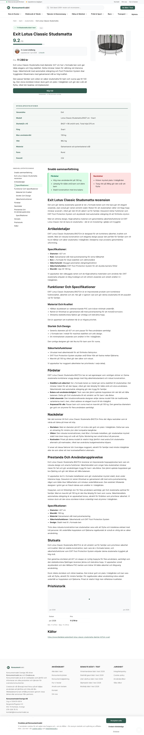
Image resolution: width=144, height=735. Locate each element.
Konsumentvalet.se (14, 675)
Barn (110, 14)
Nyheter (135, 14)
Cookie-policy (119, 675)
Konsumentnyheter (59, 675)
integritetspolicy (51, 728)
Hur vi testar (133, 2)
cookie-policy (37, 728)
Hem (15, 21)
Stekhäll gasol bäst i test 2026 (92, 675)
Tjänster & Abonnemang (56, 14)
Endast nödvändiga (116, 726)
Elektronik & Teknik (33, 14)
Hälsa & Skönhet (78, 14)
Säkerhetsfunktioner (24, 199)
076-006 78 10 (12, 710)
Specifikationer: (22, 185)
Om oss (124, 2)
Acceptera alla (116, 721)
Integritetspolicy (120, 671)
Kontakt (116, 2)
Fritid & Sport (96, 14)
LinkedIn (42, 53)
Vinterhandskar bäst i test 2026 (92, 671)
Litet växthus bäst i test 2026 (91, 679)
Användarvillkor (119, 679)
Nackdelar (18, 206)
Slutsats (17, 219)
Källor (16, 226)
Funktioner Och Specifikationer (26, 189)
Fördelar (17, 203)
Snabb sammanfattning (23, 173)
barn (20, 21)
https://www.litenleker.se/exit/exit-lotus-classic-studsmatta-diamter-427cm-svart (79, 637)
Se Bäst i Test (127, 8)
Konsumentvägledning (60, 679)
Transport (121, 14)
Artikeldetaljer (19, 182)
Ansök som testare (59, 686)
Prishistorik (18, 222)
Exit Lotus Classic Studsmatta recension (25, 177)
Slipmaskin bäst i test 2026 (90, 683)
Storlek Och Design (23, 196)
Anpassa (116, 731)
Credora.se (30, 675)
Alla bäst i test (57, 671)
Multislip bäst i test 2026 (89, 686)
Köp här (50, 91)
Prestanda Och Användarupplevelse (22, 211)
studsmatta (29, 21)
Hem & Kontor (13, 14)
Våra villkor (118, 683)
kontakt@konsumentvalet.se (17, 712)
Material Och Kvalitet (24, 192)
